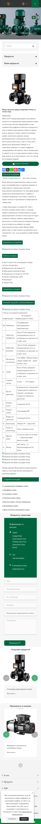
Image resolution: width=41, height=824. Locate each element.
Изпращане (14, 643)
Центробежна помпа (10, 506)
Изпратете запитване (21, 164)
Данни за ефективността (11, 178)
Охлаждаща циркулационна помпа (19, 689)
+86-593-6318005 (18, 558)
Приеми (24, 819)
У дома (7, 33)
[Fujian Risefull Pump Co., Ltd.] (8, 3)
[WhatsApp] (20, 765)
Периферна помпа (9, 490)
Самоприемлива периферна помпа (15, 486)
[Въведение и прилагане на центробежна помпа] (20, 725)
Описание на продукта (11, 174)
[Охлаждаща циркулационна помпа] (20, 668)
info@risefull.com (18, 569)
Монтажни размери (30, 178)
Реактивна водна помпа (11, 498)
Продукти (15, 33)
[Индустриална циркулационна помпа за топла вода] (20, 90)
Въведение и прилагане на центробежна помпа (16, 747)
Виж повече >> (11, 693)
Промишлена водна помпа (28, 33)
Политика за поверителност (22, 813)
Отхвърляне (12, 819)
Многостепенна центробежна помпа (16, 509)
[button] (6, 678)
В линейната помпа (10, 36)
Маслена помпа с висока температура (16, 502)
